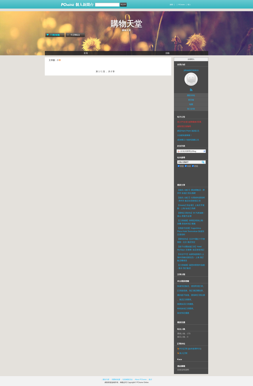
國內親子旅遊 (183, 295)
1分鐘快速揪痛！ (184, 135)
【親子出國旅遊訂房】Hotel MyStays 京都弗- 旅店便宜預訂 (191, 248)
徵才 (150, 379)
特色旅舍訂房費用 (185, 308)
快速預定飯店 (183, 286)
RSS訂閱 (183, 349)
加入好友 (191, 109)
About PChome (141, 379)
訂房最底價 (182, 290)
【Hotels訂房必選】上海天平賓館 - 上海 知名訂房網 (191, 206)
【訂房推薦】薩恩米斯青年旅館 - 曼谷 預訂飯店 (191, 266)
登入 (189, 5)
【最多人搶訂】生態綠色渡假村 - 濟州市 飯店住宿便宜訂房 (191, 199)
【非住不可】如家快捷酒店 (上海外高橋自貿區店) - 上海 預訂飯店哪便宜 (190, 257)
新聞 (171, 5)
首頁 (86, 53)
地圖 (191, 104)
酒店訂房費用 (185, 299)
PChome (181, 5)
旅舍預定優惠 (183, 313)
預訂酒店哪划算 (196, 290)
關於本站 (191, 95)
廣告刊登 (106, 379)
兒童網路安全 (127, 379)
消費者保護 (116, 379)
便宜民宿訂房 (197, 286)
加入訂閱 (183, 353)
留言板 (191, 100)
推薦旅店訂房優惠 (185, 304)
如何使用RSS (195, 349)
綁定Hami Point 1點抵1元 (188, 131)
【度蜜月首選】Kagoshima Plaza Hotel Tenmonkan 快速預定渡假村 (190, 231)
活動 (167, 53)
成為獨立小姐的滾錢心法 (188, 140)
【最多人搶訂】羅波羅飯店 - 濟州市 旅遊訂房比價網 (191, 191)
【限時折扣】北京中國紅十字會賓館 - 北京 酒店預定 (191, 240)
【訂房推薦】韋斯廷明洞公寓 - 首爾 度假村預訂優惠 (190, 222)
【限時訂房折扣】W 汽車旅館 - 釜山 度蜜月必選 (191, 214)
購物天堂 (126, 23)
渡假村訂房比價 (198, 295)
